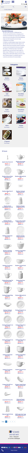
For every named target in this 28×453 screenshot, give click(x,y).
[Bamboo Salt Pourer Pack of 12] (7, 230)
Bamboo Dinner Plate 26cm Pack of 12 (7, 177)
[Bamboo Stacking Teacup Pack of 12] (7, 245)
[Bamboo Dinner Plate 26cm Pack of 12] (7, 171)
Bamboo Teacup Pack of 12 (20, 266)
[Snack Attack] (21, 103)
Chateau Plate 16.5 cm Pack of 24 (20, 310)
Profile (7, 109)
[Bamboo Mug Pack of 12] (7, 185)
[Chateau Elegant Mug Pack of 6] (7, 289)
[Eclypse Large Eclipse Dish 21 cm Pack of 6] (20, 379)
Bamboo (7, 78)
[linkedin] (24, 4)
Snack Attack (21, 109)
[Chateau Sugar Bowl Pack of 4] (20, 349)
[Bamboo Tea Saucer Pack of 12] (7, 260)
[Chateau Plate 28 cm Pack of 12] (20, 334)
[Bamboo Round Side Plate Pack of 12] (20, 215)
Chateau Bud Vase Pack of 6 (20, 281)
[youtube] (26, 4)
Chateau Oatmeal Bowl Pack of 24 (7, 310)
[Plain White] (21, 87)
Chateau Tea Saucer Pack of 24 (7, 370)
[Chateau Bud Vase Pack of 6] (20, 275)
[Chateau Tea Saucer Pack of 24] (7, 364)
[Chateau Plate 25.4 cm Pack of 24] (7, 334)
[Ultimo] (7, 119)
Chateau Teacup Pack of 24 (20, 370)
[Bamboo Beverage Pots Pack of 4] (20, 156)
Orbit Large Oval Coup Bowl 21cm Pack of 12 (20, 414)
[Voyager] (21, 119)
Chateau (21, 78)
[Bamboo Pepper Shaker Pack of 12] (20, 200)
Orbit (7, 94)
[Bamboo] (7, 71)
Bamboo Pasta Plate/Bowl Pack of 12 (7, 206)
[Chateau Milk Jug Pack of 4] (20, 289)
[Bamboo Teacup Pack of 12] (20, 260)
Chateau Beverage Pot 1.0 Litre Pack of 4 (7, 281)
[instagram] (23, 4)
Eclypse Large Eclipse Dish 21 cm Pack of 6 (20, 385)
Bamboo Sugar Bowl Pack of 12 (21, 251)
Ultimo (7, 125)
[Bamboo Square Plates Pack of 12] (20, 230)
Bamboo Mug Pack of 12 (7, 191)
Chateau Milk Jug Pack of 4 (20, 296)
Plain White (21, 94)
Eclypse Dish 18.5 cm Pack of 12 (8, 385)
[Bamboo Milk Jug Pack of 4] (20, 171)
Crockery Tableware (8, 10)
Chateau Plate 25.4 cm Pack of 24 (7, 340)
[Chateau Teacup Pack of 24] (20, 364)
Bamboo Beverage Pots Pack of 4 (20, 162)
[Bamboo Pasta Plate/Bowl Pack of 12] (7, 200)
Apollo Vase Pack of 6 (7, 162)
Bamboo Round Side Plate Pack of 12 (20, 221)
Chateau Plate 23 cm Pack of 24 (20, 325)
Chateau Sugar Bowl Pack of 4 (20, 355)
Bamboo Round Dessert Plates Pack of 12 (7, 221)
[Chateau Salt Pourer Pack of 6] (7, 349)
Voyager (21, 125)
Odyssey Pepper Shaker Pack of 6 (20, 400)
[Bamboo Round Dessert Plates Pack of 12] (7, 215)
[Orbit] (7, 87)
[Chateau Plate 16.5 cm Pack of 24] (20, 304)
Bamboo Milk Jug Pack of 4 (20, 177)
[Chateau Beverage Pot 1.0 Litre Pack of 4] (7, 275)
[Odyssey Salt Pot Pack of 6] (7, 408)
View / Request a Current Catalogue (14, 437)
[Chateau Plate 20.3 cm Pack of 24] (7, 319)
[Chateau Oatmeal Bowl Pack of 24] (7, 304)
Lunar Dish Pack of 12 (8, 400)
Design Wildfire (14, 450)
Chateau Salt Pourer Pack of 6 (7, 355)
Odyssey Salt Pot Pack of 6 (7, 414)
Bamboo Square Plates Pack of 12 (20, 236)
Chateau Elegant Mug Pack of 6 (7, 296)
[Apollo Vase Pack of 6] (7, 156)
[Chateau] (21, 71)
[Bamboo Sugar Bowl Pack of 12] (20, 245)
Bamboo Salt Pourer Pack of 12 (7, 236)
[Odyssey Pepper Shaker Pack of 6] (20, 394)
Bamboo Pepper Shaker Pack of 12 (20, 206)
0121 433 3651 (14, 434)
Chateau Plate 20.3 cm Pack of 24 (7, 325)
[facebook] (21, 4)
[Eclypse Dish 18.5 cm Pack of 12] (7, 379)
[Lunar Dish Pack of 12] (7, 394)
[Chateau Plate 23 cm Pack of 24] (20, 319)
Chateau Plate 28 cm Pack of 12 (21, 340)
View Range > (7, 80)
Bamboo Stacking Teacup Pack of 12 (7, 251)
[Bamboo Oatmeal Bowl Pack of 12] (20, 185)
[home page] (14, 432)
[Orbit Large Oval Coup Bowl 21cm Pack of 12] (20, 408)
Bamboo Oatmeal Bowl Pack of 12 (20, 191)
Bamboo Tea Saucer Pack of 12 (7, 266)
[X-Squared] (7, 135)
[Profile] (7, 103)
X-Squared (7, 141)
